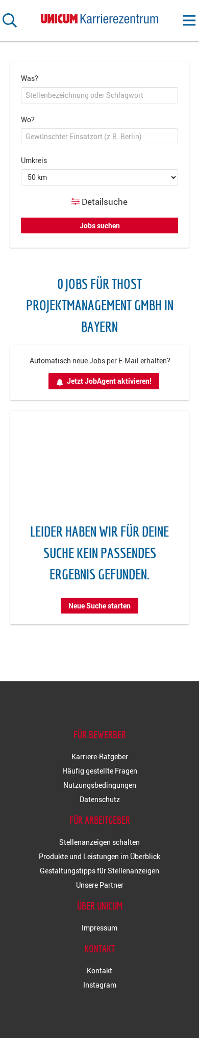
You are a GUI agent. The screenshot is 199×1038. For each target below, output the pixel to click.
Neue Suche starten (99, 605)
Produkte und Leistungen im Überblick (99, 856)
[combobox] (99, 95)
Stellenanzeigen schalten (99, 842)
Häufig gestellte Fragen (99, 771)
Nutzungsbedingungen (99, 785)
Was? (29, 78)
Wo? (28, 119)
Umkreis (34, 160)
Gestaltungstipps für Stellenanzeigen (99, 870)
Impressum (99, 928)
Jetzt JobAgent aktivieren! (109, 381)
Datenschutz (100, 799)
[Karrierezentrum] (99, 16)
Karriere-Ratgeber (99, 756)
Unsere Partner (99, 885)
